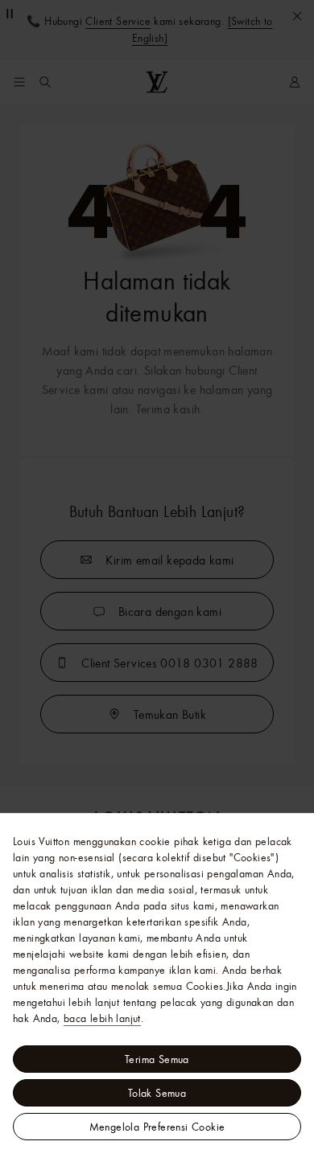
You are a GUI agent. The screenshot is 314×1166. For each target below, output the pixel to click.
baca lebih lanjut (102, 1018)
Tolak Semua (157, 1093)
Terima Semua (157, 1059)
